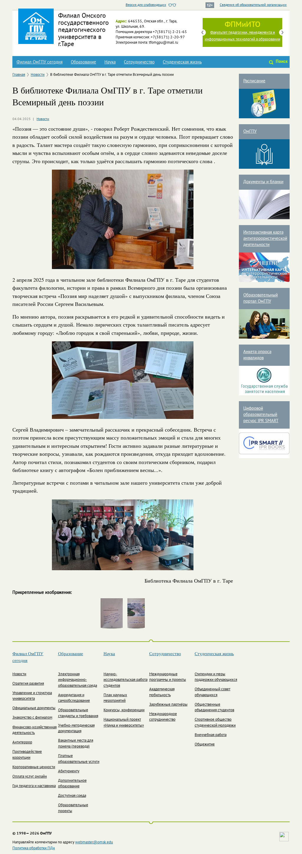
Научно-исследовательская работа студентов (125, 680)
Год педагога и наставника (34, 786)
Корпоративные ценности (33, 767)
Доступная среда (72, 796)
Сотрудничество (139, 62)
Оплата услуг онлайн (29, 776)
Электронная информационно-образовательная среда (77, 680)
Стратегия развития (28, 684)
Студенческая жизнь (182, 62)
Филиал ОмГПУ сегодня (40, 62)
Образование (83, 62)
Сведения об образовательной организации (253, 5)
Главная (18, 75)
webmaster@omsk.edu (94, 842)
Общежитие (205, 744)
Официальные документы (33, 708)
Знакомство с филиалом (32, 717)
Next (282, 32)
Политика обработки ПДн (33, 848)
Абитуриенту (68, 771)
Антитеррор (22, 742)
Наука (110, 62)
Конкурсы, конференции (124, 710)
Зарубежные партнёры (168, 705)
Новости (38, 75)
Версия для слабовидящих (146, 5)
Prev (202, 32)
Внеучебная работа (210, 735)
